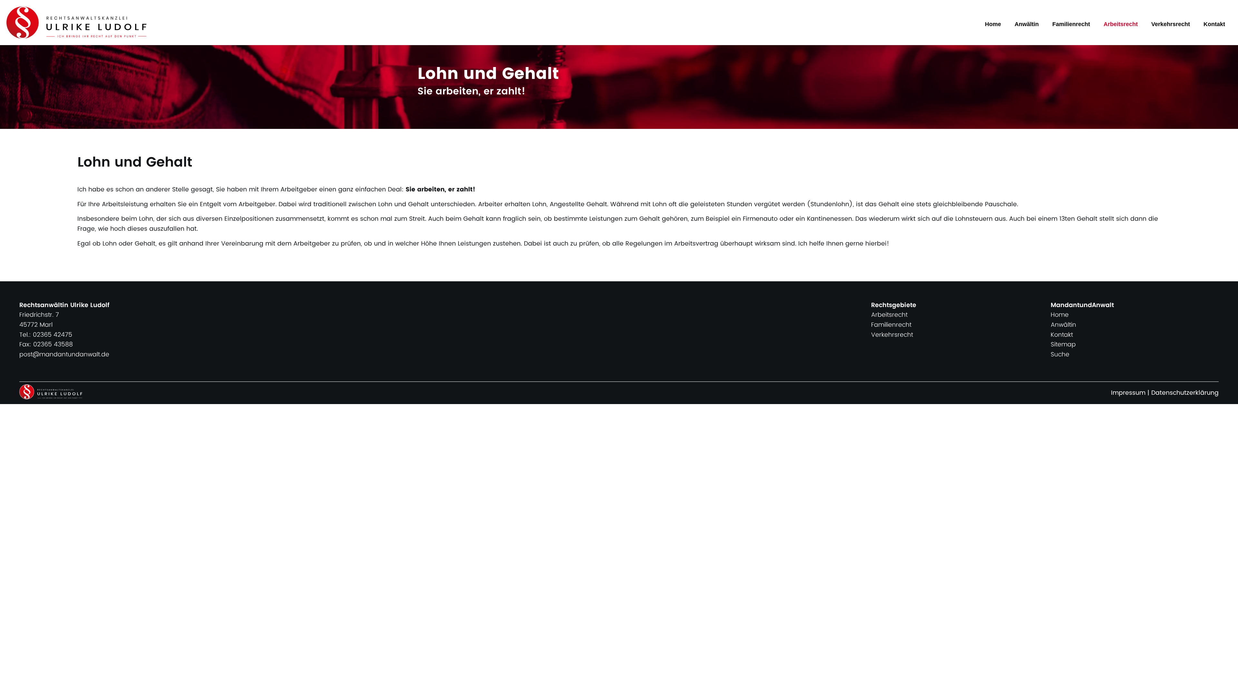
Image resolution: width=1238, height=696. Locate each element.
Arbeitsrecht (1121, 24)
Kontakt (1214, 24)
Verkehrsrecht (1170, 24)
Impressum (1128, 393)
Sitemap (1063, 345)
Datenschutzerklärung (1185, 393)
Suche (1060, 355)
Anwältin (1027, 24)
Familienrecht (1071, 24)
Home (993, 24)
